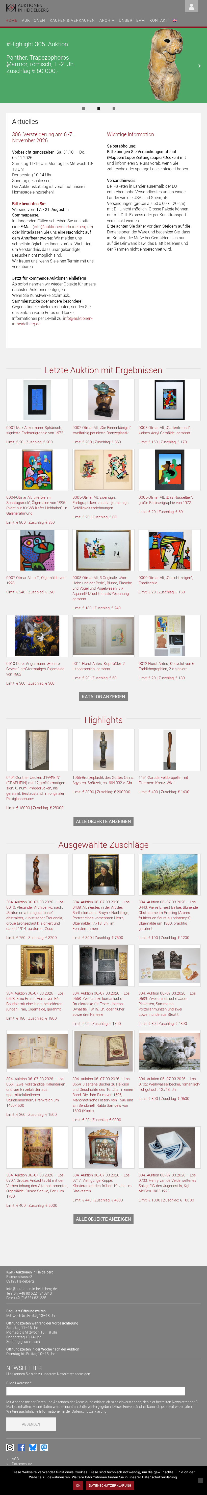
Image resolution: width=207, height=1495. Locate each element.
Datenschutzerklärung (89, 1411)
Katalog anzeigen (103, 696)
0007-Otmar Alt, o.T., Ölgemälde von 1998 (35, 580)
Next (194, 66)
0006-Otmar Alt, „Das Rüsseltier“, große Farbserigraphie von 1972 (166, 500)
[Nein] (200, 1480)
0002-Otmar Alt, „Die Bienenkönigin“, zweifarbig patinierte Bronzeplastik (101, 430)
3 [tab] (114, 108)
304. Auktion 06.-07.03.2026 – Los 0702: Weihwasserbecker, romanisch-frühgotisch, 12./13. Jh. (169, 1084)
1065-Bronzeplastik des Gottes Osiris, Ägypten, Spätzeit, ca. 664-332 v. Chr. (103, 780)
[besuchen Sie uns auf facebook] (21, 1447)
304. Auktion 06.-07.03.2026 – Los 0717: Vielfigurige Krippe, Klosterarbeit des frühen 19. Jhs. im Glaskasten (102, 1182)
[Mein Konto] (191, 6)
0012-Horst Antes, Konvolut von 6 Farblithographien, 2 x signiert (166, 666)
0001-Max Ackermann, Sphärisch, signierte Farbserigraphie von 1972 (34, 430)
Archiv (106, 20)
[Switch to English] (175, 19)
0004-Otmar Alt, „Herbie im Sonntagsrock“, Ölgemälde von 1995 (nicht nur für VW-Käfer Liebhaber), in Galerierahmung (36, 505)
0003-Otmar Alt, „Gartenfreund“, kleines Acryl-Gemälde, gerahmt (164, 430)
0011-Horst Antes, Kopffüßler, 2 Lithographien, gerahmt (98, 666)
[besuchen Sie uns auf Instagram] (10, 1447)
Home (11, 20)
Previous (13, 66)
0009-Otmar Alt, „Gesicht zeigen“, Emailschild (166, 580)
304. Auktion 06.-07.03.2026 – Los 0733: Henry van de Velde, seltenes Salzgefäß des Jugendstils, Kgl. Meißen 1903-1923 (167, 1182)
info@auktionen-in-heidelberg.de (63, 226)
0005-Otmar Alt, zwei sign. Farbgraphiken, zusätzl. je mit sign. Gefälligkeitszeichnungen (101, 502)
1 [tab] (83, 108)
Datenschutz (22, 1463)
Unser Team (132, 20)
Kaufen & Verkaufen (72, 20)
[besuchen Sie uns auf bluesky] (33, 1447)
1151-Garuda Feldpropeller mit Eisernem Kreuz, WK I (163, 780)
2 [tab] (98, 108)
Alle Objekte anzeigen (103, 821)
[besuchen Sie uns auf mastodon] (44, 1447)
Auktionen (33, 20)
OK (78, 1485)
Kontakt (158, 20)
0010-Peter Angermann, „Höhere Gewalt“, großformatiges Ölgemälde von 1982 (35, 669)
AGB (15, 1458)
